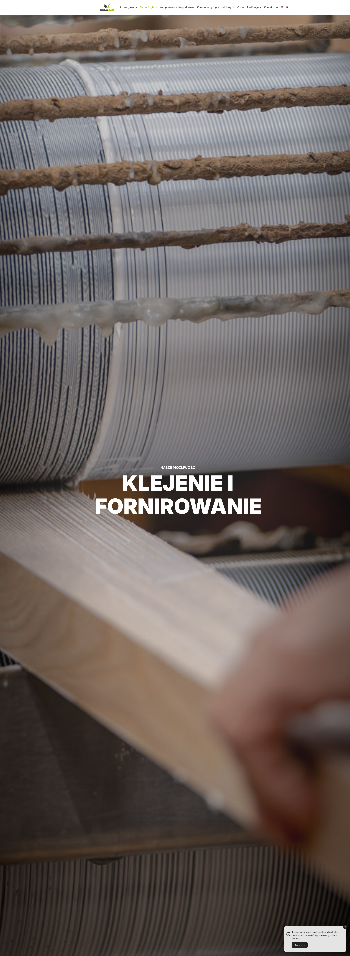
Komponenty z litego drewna (177, 7)
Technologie (147, 7)
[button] (148, 7)
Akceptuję (300, 945)
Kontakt (268, 7)
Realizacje (253, 7)
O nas (240, 7)
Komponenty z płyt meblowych (216, 7)
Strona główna (128, 7)
